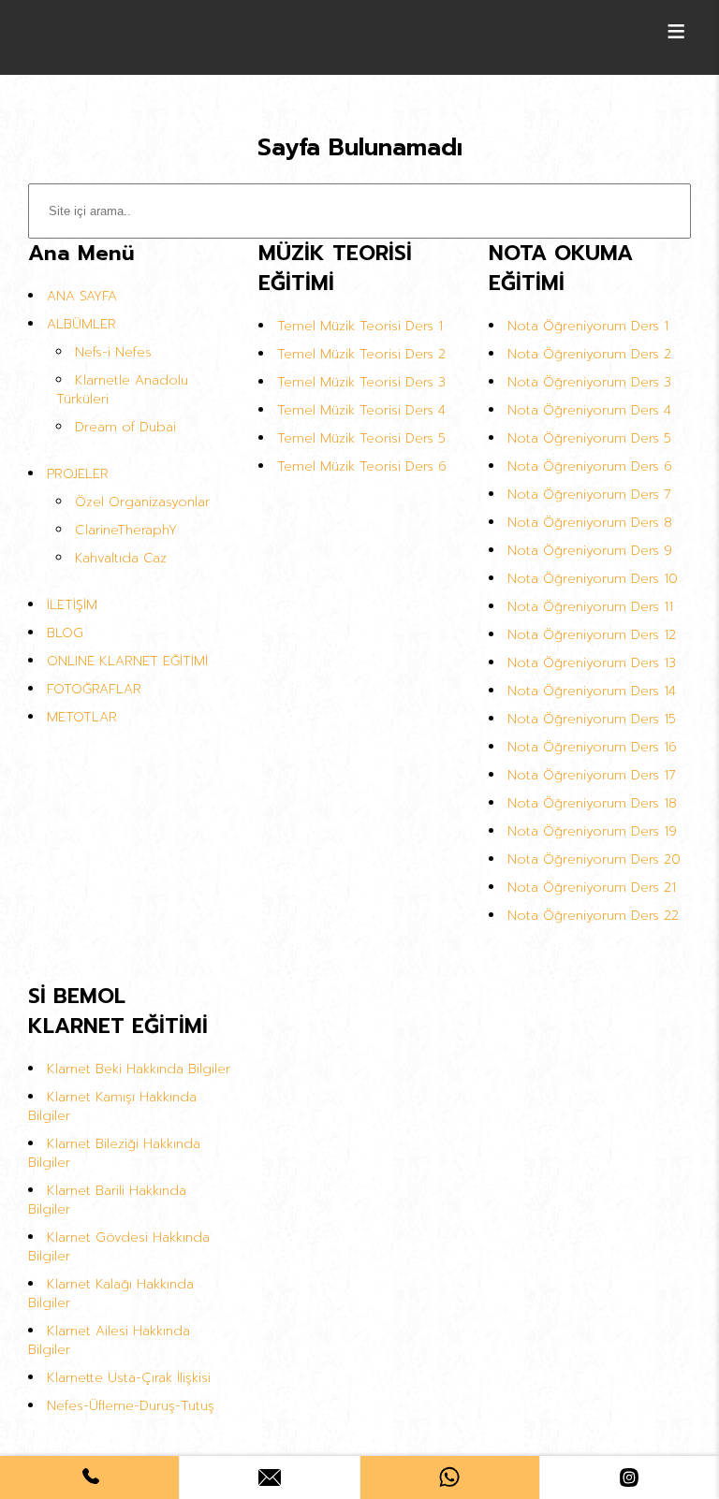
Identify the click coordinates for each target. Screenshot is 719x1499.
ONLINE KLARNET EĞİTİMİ (127, 661)
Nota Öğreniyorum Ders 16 (592, 747)
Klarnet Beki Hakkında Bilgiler (138, 1069)
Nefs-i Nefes (113, 352)
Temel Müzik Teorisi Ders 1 (360, 326)
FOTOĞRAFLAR (94, 689)
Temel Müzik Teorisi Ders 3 (361, 382)
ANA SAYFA (82, 296)
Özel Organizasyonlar (142, 502)
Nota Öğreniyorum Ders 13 (591, 663)
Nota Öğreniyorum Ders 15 (591, 719)
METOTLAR (82, 717)
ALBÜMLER (81, 324)
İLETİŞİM (72, 605)
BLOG (65, 633)
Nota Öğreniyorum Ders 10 (592, 579)
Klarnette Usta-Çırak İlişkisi (129, 1378)
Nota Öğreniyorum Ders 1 (587, 326)
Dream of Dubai (125, 427)
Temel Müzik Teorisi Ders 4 (361, 410)
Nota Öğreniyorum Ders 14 (591, 691)
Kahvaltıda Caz (121, 558)
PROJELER (78, 474)
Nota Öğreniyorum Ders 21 (591, 887)
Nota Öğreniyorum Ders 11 (590, 607)
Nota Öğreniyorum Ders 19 (592, 831)
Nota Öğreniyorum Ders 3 (589, 382)
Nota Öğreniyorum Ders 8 (589, 522)
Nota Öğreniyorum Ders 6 (589, 466)
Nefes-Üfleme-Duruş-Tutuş (130, 1406)
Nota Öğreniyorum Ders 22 (593, 915)
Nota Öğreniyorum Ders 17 (591, 775)
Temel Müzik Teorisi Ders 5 (361, 438)
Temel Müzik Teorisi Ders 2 (361, 354)
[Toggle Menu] (676, 31)
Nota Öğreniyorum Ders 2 (589, 354)
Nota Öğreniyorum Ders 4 (589, 410)
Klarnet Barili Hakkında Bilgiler (107, 1200)
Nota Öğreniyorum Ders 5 (589, 438)
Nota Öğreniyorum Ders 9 (589, 550)
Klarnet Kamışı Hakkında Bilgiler (112, 1106)
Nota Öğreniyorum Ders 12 (591, 635)
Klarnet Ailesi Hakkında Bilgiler (109, 1340)
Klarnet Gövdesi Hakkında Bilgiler (119, 1247)
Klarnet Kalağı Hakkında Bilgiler (111, 1293)
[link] (89, 1477)
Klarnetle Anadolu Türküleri (122, 390)
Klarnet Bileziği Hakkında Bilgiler (114, 1153)
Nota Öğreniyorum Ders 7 (589, 494)
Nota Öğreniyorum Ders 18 (592, 803)
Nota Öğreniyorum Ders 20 (594, 859)
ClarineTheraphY (126, 530)
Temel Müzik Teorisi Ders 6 (362, 466)
